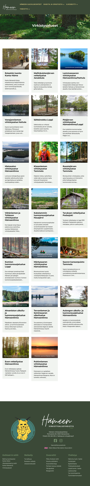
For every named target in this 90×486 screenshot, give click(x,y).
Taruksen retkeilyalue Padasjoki (74, 214)
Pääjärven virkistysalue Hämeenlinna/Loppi (73, 122)
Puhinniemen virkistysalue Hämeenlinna (41, 364)
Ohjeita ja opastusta (53, 4)
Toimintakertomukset (75, 475)
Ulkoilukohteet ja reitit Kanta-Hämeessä (9, 464)
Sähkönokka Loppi (43, 120)
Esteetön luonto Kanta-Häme (13, 74)
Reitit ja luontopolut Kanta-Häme (8, 460)
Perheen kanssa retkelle (53, 466)
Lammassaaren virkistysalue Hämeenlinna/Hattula (74, 75)
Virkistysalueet (7, 468)
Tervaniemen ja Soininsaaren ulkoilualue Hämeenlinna (42, 314)
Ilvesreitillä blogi (51, 464)
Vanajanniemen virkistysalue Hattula (15, 121)
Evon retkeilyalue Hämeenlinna (14, 362)
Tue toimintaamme (74, 473)
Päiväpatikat (50, 468)
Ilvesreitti (71, 4)
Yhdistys (24, 9)
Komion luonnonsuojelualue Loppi (15, 264)
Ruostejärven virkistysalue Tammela (69, 168)
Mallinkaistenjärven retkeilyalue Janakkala (44, 75)
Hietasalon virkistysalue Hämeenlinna (12, 168)
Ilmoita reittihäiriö (52, 461)
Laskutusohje (72, 471)
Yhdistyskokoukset (74, 466)
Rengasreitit (50, 471)
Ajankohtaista (72, 464)
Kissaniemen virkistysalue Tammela (40, 168)
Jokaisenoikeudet (29, 464)
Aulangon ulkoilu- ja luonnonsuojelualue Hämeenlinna (73, 313)
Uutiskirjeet (71, 461)
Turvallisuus (28, 459)
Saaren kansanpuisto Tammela (73, 263)
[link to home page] (9, 7)
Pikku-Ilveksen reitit (52, 459)
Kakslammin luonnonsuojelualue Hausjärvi (44, 215)
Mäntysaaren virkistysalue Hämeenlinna (41, 264)
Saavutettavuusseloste (58, 445)
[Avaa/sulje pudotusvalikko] (63, 5)
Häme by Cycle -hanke (75, 459)
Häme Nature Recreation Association (60, 448)
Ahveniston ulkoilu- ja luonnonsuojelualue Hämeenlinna (15, 314)
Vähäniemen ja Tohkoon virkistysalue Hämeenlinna (12, 216)
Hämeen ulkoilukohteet (31, 4)
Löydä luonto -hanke (74, 468)
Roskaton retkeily (29, 461)
